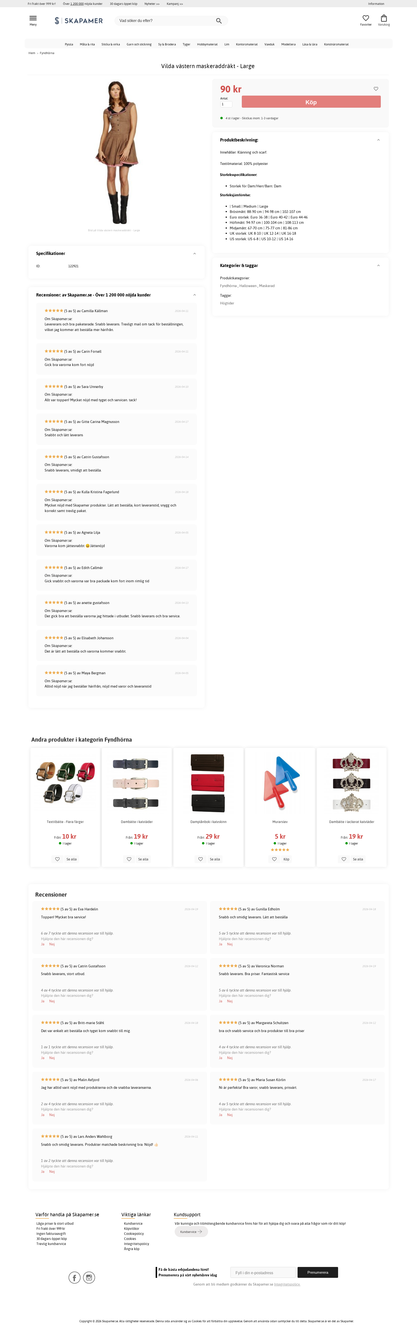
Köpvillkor (131, 1228)
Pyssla (69, 44)
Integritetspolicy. (287, 1284)
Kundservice (133, 1223)
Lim (226, 44)
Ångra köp (131, 1249)
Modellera (288, 44)
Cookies (130, 1239)
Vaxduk (269, 44)
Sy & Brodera (167, 44)
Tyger (186, 44)
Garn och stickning (139, 44)
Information (376, 4)
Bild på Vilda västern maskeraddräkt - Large (114, 230)
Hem (31, 53)
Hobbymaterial (207, 44)
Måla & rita (87, 44)
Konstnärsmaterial (336, 44)
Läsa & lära (309, 44)
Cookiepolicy (134, 1233)
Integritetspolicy (136, 1244)
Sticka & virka (111, 44)
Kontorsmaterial (247, 44)
